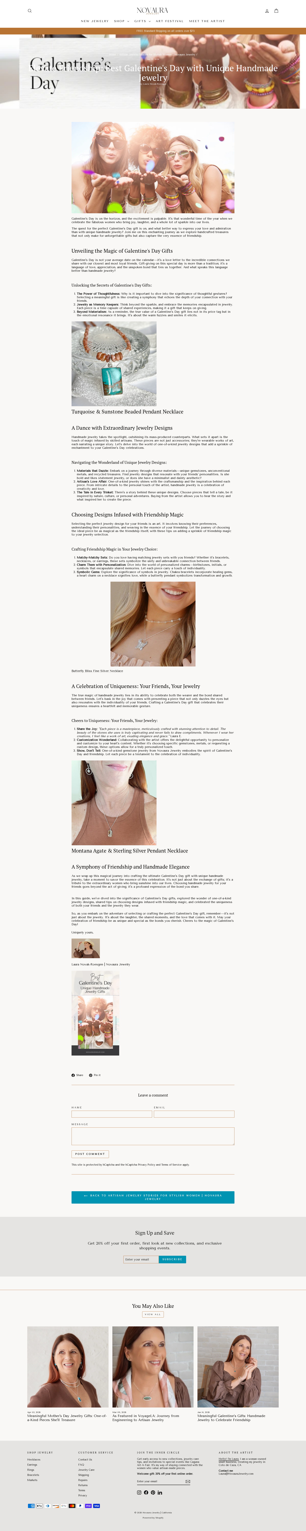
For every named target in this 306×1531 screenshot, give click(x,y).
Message (80, 1124)
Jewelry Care (86, 1469)
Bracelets (33, 1475)
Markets (32, 1480)
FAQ (81, 1464)
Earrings (32, 1464)
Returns (83, 1485)
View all (153, 1314)
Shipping (83, 1475)
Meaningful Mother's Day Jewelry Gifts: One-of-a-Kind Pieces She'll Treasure (67, 1418)
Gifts (141, 21)
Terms (81, 1490)
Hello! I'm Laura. (229, 1459)
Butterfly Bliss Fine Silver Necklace (97, 671)
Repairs (82, 1480)
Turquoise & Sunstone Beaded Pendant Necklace (127, 411)
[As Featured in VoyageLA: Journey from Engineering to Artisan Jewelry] (153, 1366)
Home (112, 54)
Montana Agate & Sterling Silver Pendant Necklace (130, 850)
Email (159, 1107)
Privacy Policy (146, 1164)
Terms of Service (171, 1164)
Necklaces (33, 1459)
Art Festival (170, 21)
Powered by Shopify (153, 1518)
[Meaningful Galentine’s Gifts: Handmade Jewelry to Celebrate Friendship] (238, 1366)
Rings (30, 1469)
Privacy (82, 1495)
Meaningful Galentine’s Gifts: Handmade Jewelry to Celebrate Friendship (231, 1418)
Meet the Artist (207, 21)
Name (77, 1107)
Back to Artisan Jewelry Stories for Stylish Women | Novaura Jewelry (155, 1197)
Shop (120, 21)
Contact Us (85, 1459)
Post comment (90, 1154)
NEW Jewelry (95, 21)
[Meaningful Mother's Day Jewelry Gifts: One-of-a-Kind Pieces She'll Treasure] (68, 1366)
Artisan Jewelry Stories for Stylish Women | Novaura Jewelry (157, 54)
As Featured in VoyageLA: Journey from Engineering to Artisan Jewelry (145, 1418)
